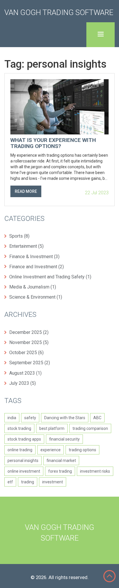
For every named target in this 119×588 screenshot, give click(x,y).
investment (52, 482)
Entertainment (26, 246)
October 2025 (26, 352)
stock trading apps (24, 439)
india (12, 417)
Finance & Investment (34, 256)
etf (10, 482)
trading (27, 482)
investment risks (95, 471)
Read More (26, 191)
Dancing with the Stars (64, 417)
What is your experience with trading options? (53, 143)
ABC (97, 417)
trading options (82, 450)
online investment (24, 471)
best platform (51, 428)
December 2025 (29, 332)
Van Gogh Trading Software (58, 12)
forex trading (60, 471)
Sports (19, 236)
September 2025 (29, 362)
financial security (64, 439)
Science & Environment (35, 297)
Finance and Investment (36, 266)
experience (50, 450)
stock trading (19, 428)
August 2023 (25, 373)
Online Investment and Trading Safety (50, 277)
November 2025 (29, 342)
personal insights (23, 460)
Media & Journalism (32, 287)
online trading (20, 450)
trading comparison (90, 428)
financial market (61, 460)
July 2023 (22, 383)
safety (30, 417)
